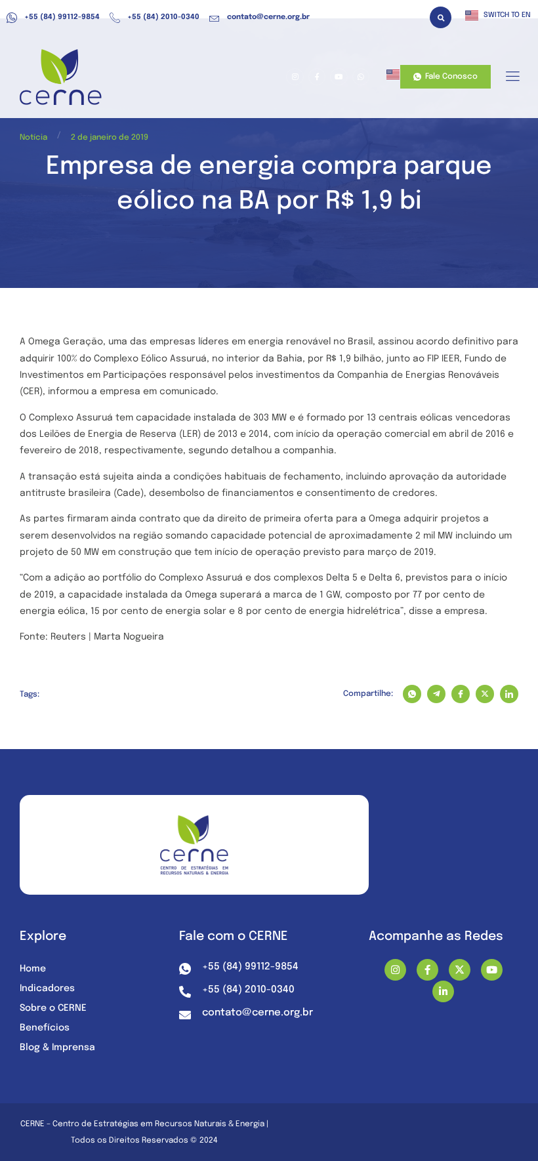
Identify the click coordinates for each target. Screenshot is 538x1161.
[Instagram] (395, 970)
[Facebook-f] (427, 970)
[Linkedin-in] (443, 991)
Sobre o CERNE (53, 1008)
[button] (440, 17)
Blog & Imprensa (57, 1047)
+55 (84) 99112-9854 (62, 17)
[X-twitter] (459, 970)
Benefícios (45, 1027)
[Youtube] (492, 970)
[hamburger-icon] (512, 77)
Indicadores (47, 988)
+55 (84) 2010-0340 (163, 17)
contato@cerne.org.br (268, 17)
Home (33, 968)
